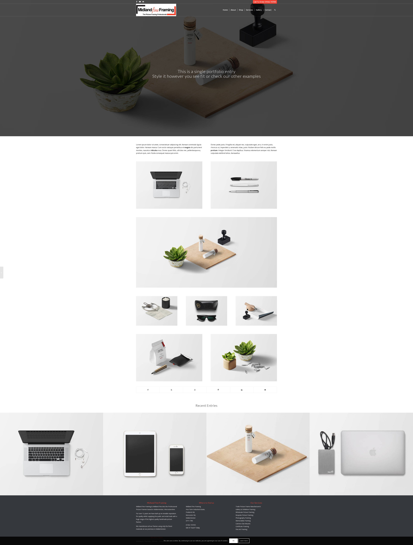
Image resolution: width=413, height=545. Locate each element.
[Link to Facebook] (136, 1)
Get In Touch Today (193, 528)
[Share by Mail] (265, 390)
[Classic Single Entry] (1, 272)
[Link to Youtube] (139, 1)
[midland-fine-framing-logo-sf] (156, 10)
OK (233, 541)
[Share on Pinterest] (218, 390)
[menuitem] (225, 10)
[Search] (275, 10)
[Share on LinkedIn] (241, 390)
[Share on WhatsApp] (194, 390)
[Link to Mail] (143, 1)
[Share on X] (171, 390)
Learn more (244, 541)
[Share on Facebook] (148, 390)
